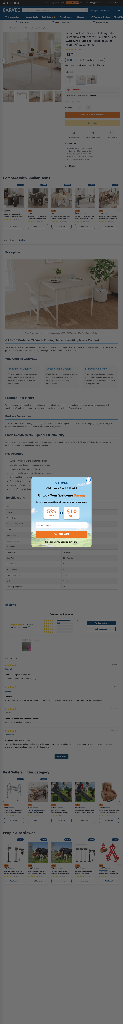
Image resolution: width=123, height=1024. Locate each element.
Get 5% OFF (61, 534)
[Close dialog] (88, 480)
